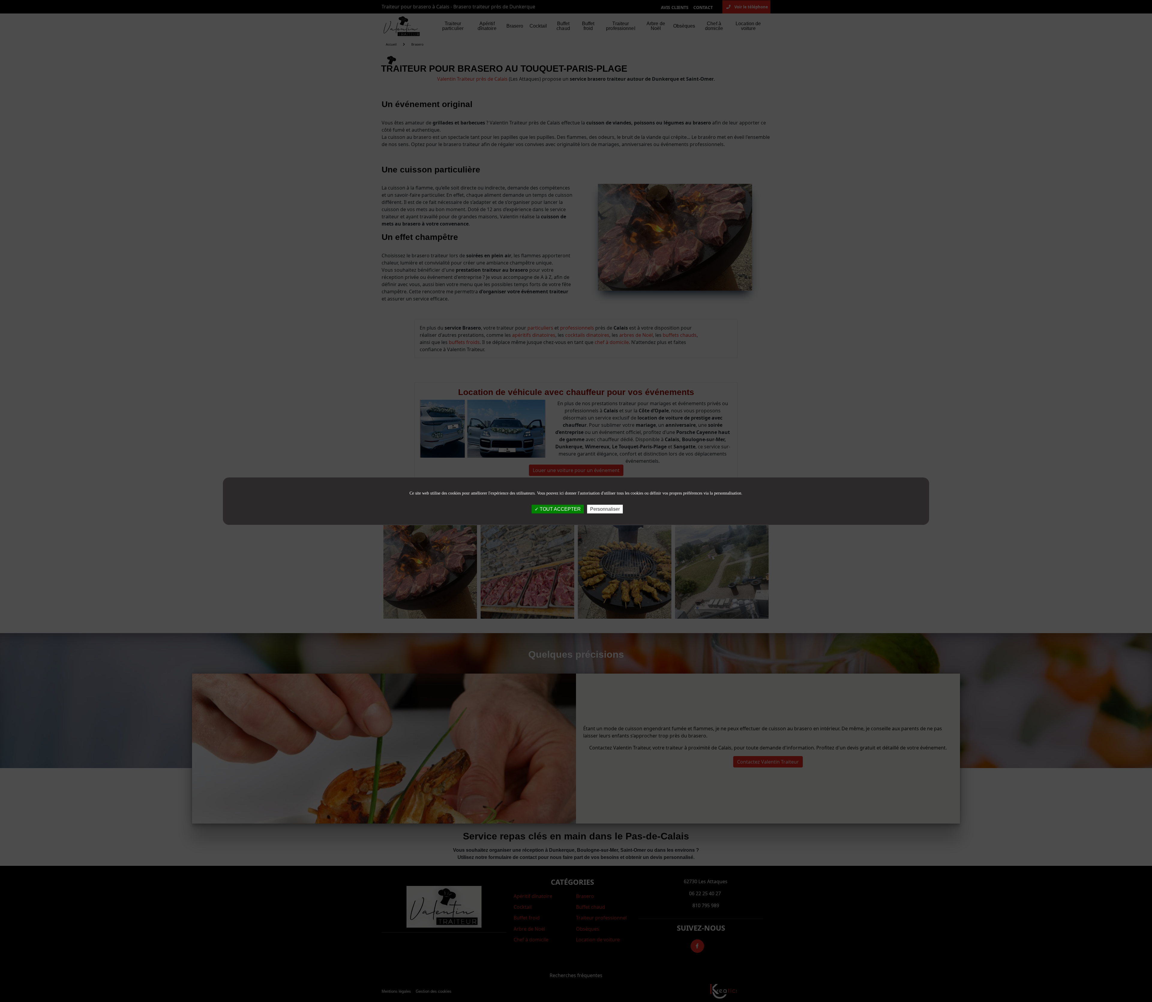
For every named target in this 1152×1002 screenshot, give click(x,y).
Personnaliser (605, 508)
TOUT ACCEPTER (559, 508)
